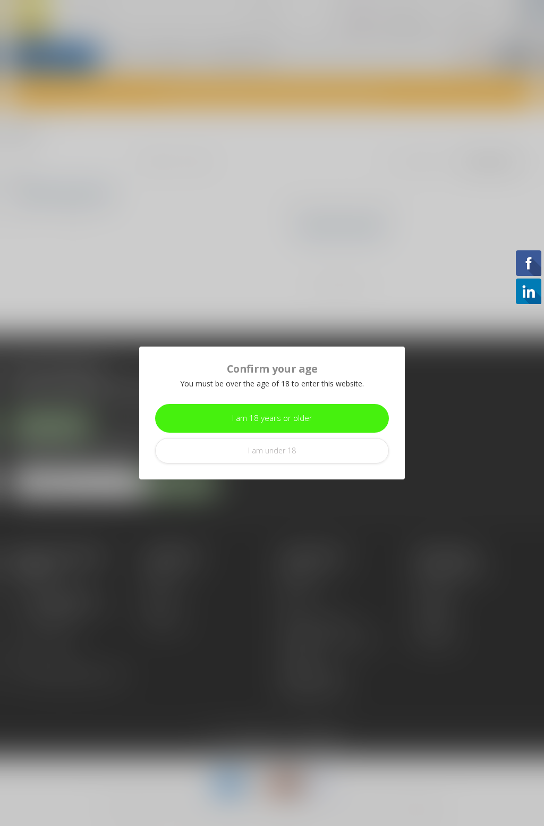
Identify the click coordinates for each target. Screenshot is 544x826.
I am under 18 (272, 450)
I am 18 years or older (272, 418)
